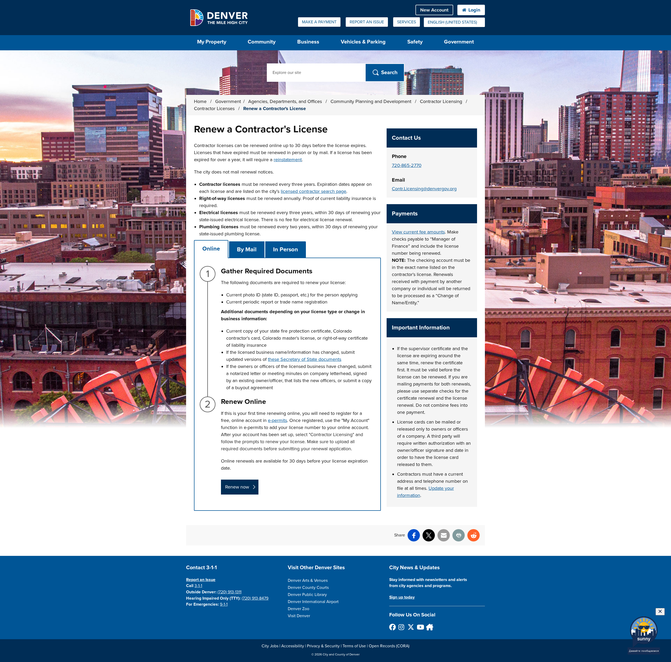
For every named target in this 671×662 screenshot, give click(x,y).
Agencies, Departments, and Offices (285, 101)
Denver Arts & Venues (308, 580)
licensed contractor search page (313, 191)
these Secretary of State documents (304, 359)
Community (261, 42)
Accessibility (292, 646)
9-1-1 (224, 604)
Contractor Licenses (215, 108)
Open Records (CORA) (389, 646)
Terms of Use (354, 646)
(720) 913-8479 (255, 598)
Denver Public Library (307, 594)
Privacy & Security (323, 646)
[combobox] (454, 22)
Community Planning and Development (372, 101)
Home (200, 101)
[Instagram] (401, 627)
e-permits (277, 420)
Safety (415, 42)
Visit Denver (299, 616)
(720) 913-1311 (229, 592)
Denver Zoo (298, 608)
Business (308, 42)
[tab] (211, 249)
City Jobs (270, 646)
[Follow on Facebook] (392, 627)
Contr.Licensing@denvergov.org (424, 189)
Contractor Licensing (441, 101)
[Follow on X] (411, 627)
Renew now (237, 487)
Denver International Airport (313, 601)
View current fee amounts (418, 232)
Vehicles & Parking (363, 42)
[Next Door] (429, 627)
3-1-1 (198, 585)
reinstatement (288, 159)
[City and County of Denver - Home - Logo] (218, 17)
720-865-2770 (406, 165)
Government (459, 42)
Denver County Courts (308, 587)
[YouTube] (420, 627)
